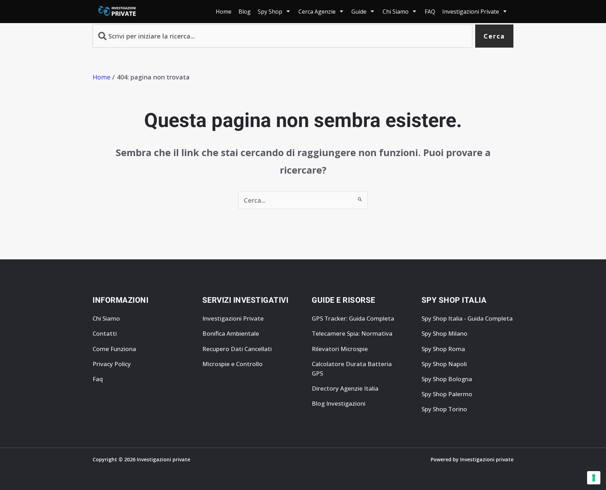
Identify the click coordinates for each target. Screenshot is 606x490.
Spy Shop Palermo (447, 394)
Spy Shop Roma (443, 349)
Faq (98, 379)
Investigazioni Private (233, 318)
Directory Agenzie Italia (345, 388)
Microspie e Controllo (232, 364)
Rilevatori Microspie (340, 349)
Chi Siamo (106, 318)
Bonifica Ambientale (230, 333)
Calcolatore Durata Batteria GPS (352, 368)
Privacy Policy (112, 364)
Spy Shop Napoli (444, 364)
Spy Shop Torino (444, 409)
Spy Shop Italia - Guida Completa (467, 318)
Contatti (105, 333)
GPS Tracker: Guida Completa (353, 318)
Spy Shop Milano (444, 333)
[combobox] (282, 36)
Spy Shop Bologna (447, 379)
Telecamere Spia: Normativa (352, 333)
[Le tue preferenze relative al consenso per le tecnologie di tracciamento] (593, 477)
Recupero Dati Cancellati (237, 349)
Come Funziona (114, 349)
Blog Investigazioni (338, 403)
